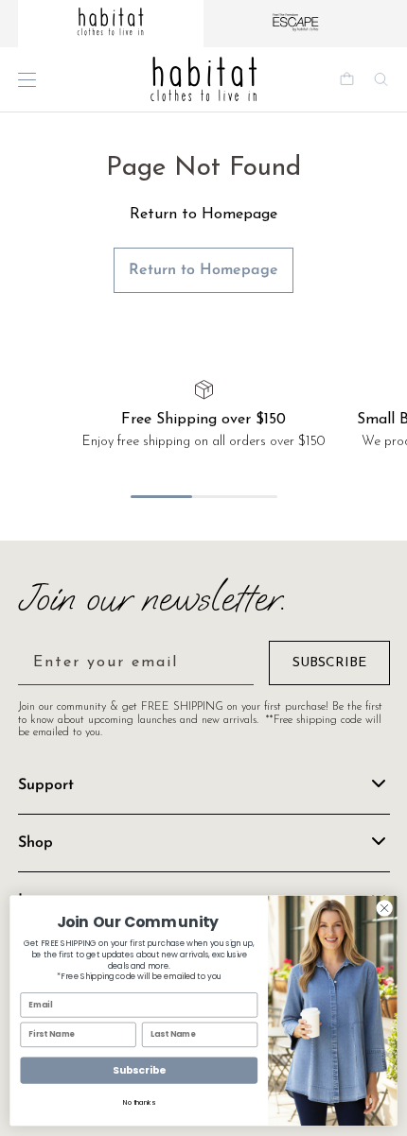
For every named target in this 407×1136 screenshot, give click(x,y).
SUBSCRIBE (329, 663)
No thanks (139, 1103)
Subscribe (139, 1070)
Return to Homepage (203, 270)
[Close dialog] (384, 908)
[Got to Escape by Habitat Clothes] (296, 24)
